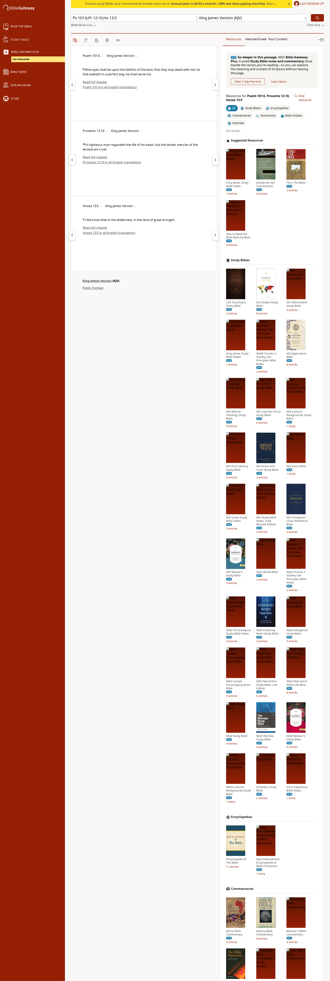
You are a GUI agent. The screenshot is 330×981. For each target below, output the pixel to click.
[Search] (317, 18)
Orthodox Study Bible (266, 789)
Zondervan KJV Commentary (265, 184)
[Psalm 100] (72, 84)
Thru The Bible (295, 183)
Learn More (278, 81)
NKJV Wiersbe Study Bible (265, 737)
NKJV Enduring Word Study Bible (267, 631)
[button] (308, 4)
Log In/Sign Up (312, 4)
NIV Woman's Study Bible (234, 573)
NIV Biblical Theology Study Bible (236, 415)
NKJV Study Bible (236, 736)
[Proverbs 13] (215, 159)
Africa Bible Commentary (234, 932)
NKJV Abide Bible (267, 572)
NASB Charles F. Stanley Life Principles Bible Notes (266, 359)
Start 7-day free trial (248, 81)
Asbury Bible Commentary (264, 932)
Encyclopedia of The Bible (236, 860)
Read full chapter (95, 82)
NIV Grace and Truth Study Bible (267, 468)
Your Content (277, 39)
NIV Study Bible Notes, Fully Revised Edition (266, 521)
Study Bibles (240, 260)
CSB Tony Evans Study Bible (236, 304)
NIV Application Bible (296, 355)
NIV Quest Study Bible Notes (236, 519)
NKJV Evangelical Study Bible (297, 631)
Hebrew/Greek (256, 39)
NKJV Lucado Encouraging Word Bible (238, 685)
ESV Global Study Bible (267, 304)
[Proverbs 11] (72, 159)
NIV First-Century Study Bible (237, 468)
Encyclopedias (241, 817)
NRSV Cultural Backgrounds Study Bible (238, 791)
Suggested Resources (247, 141)
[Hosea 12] (72, 235)
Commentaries (242, 889)
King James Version (97, 281)
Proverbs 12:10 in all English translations (112, 162)
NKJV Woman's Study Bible (295, 737)
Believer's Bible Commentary (296, 932)
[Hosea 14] (215, 235)
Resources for (258, 98)
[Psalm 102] (215, 84)
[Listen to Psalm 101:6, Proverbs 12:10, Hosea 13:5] (118, 40)
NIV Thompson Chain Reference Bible (297, 521)
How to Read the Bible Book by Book (238, 235)
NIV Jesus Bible (296, 466)
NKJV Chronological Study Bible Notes (238, 631)
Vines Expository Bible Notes (296, 789)
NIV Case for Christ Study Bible (268, 413)
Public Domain (93, 288)
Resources (233, 39)
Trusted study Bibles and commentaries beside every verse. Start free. (183, 4)
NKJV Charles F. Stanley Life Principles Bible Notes (296, 577)
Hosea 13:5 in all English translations (109, 233)
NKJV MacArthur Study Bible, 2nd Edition (266, 685)
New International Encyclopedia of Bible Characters (268, 862)
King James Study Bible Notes (237, 184)
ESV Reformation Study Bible (297, 304)
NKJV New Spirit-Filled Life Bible (297, 683)
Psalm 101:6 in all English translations (110, 87)
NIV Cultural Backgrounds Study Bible (298, 415)
